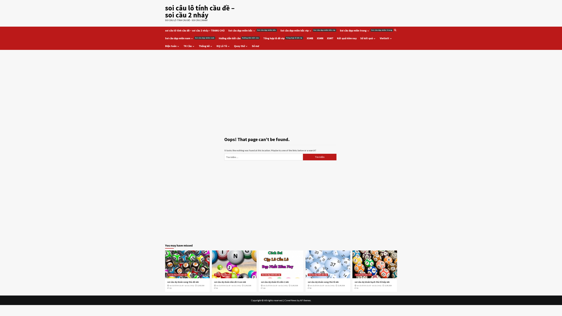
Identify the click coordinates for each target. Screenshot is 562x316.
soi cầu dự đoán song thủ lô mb (323, 282)
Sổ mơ (255, 46)
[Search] (395, 30)
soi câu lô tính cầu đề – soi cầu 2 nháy (200, 11)
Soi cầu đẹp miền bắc (252, 30)
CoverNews (291, 300)
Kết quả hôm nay (347, 38)
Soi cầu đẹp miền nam (189, 38)
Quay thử (239, 46)
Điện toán (171, 46)
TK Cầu (188, 46)
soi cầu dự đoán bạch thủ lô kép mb (372, 282)
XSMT (330, 38)
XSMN (320, 38)
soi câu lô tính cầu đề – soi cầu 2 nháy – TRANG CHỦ (195, 30)
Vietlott (384, 38)
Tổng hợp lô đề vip (282, 38)
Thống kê (204, 46)
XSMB (310, 38)
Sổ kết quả (366, 38)
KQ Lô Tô (222, 46)
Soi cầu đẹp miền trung (366, 30)
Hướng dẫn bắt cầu (239, 38)
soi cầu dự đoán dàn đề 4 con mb (230, 282)
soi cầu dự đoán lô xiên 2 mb (275, 282)
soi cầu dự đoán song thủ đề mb (183, 282)
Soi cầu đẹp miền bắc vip (307, 30)
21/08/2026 (200, 286)
